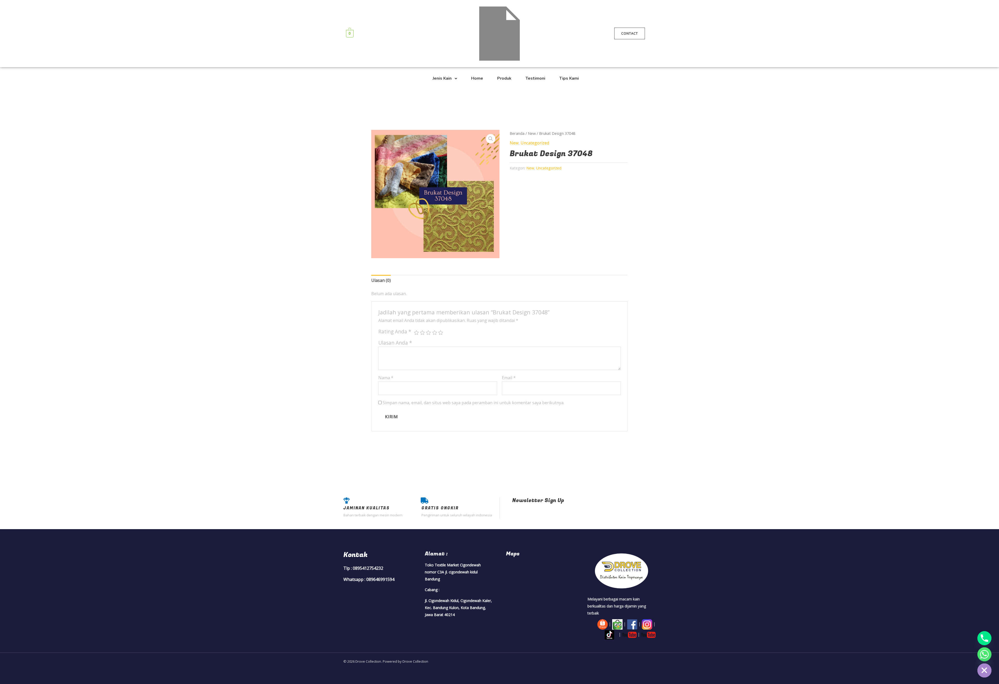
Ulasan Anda (395, 342)
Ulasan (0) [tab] (381, 280)
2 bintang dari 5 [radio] (422, 332)
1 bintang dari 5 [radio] (416, 332)
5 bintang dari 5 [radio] (440, 332)
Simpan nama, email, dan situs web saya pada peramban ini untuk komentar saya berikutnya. (473, 403)
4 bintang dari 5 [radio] (434, 332)
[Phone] (984, 638)
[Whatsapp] (984, 654)
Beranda (517, 133)
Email (509, 378)
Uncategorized (535, 143)
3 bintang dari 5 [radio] (428, 332)
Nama (385, 378)
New (532, 133)
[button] (490, 138)
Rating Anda (394, 331)
